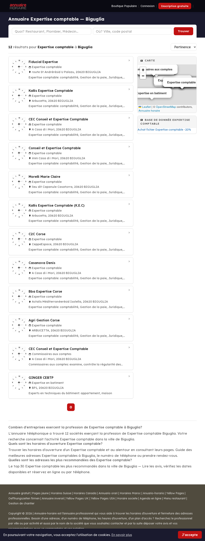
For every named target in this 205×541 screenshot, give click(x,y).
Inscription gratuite (174, 6)
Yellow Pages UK (77, 498)
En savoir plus (121, 535)
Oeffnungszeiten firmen (24, 498)
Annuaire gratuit (19, 493)
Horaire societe (127, 498)
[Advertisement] (167, 164)
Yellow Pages (175, 493)
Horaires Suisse (61, 493)
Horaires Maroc (130, 493)
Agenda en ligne (150, 498)
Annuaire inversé (53, 498)
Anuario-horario (153, 493)
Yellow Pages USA (103, 498)
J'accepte (190, 535)
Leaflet (146, 107)
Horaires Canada (84, 493)
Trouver (183, 31)
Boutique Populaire (124, 6)
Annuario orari (108, 493)
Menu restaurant (175, 498)
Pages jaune (40, 493)
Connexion (148, 6)
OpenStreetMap (166, 107)
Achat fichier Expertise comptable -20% (164, 129)
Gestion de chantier (21, 503)
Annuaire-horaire (149, 110)
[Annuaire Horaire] (18, 6)
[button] (143, 70)
